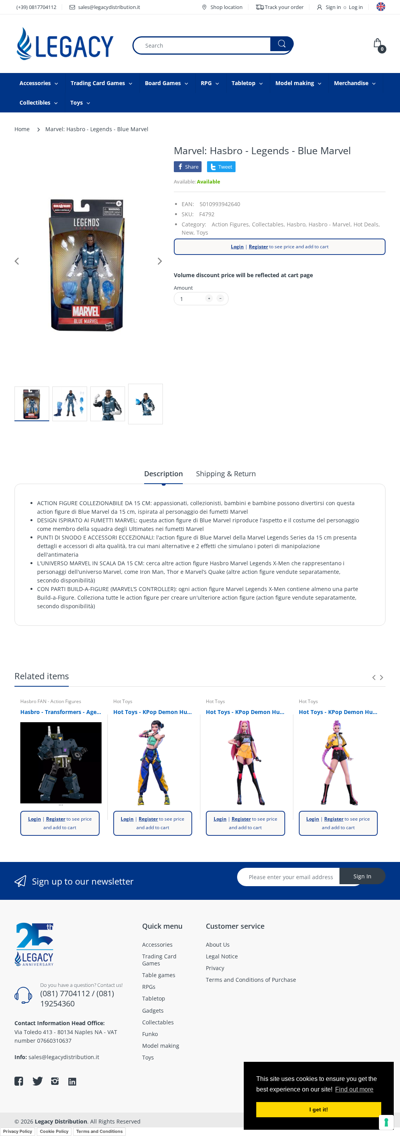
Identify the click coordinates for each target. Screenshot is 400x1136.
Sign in (333, 7)
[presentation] (374, 677)
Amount (183, 287)
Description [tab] (163, 473)
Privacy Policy (17, 1131)
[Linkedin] (72, 1082)
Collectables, (268, 224)
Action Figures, (231, 224)
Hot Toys (122, 701)
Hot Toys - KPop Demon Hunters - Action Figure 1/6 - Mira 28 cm (246, 712)
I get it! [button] (318, 1109)
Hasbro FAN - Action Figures (50, 701)
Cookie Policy (54, 1131)
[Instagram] (54, 1081)
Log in (356, 7)
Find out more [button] (354, 1089)
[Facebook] (18, 1081)
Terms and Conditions (99, 1131)
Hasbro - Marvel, (330, 224)
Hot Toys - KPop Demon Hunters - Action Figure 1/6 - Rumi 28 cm (339, 712)
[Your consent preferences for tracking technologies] (386, 1122)
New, (188, 232)
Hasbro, (297, 224)
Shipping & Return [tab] (226, 473)
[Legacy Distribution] (67, 44)
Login (237, 246)
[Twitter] (36, 1081)
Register (258, 246)
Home (22, 129)
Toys (202, 232)
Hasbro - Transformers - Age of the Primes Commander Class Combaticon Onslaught (61, 712)
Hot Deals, (367, 224)
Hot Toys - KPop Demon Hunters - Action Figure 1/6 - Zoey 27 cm (154, 712)
